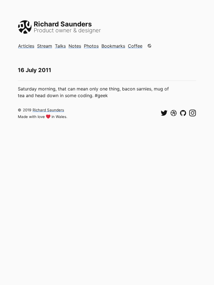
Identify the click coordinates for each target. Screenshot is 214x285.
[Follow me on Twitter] (164, 113)
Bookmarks (113, 46)
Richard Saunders (48, 110)
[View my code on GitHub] (183, 113)
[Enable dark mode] (149, 45)
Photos (91, 46)
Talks (60, 46)
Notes (75, 46)
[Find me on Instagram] (192, 113)
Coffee (135, 46)
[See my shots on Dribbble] (173, 113)
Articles (26, 46)
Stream (44, 46)
